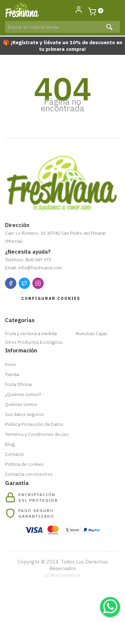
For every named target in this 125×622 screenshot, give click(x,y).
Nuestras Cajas (91, 333)
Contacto (14, 454)
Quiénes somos (21, 404)
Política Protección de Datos (34, 424)
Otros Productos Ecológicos (34, 342)
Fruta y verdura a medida (31, 333)
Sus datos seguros (24, 414)
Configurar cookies (50, 298)
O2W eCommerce (62, 575)
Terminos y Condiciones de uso (37, 434)
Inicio (10, 364)
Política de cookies (24, 464)
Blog (10, 444)
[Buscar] (110, 27)
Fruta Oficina (18, 384)
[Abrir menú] (112, 10)
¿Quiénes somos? (23, 394)
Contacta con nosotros (29, 474)
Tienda (12, 374)
